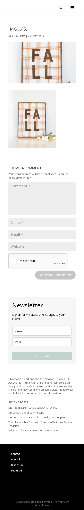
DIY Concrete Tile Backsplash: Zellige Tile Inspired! (37, 417)
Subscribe (42, 356)
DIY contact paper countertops (26, 412)
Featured (16, 470)
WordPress (42, 505)
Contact (15, 454)
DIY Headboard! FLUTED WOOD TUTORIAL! (32, 407)
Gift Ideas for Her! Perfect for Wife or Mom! (33, 430)
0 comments (36, 36)
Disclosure (17, 465)
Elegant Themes (41, 501)
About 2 (15, 459)
